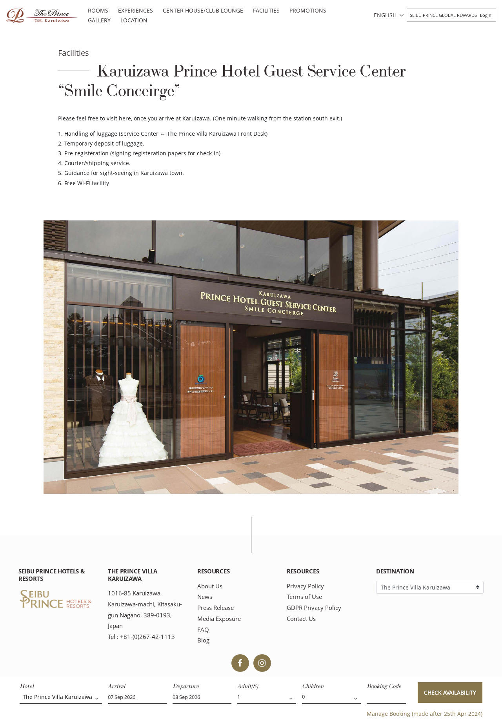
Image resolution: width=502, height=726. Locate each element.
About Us (209, 586)
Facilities (266, 10)
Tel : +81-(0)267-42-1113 (141, 637)
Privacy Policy (305, 586)
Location (133, 20)
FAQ (203, 630)
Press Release (215, 608)
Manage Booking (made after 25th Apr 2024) (424, 713)
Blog (203, 640)
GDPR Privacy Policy (314, 608)
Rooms (98, 10)
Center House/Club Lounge (203, 10)
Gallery (99, 20)
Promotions (307, 10)
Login (485, 15)
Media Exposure (219, 619)
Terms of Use (304, 597)
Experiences (135, 10)
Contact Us (301, 619)
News (204, 597)
